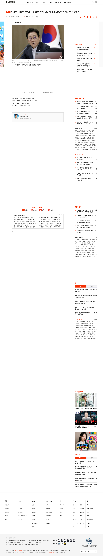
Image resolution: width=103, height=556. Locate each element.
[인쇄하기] (96, 17)
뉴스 (47, 505)
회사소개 (7, 550)
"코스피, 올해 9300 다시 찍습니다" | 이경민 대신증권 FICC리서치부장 (85, 426)
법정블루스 (34, 516)
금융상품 (7, 512)
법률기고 (34, 526)
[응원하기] (26, 115)
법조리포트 (34, 508)
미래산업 (75, 523)
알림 (88, 527)
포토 (88, 516)
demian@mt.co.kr (24, 116)
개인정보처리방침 (18, 550)
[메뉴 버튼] (95, 2)
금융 (74, 505)
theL (50, 2)
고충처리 (62, 550)
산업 (74, 508)
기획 (61, 516)
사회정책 (82, 512)
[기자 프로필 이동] (16, 116)
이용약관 (38, 550)
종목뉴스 (7, 508)
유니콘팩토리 (67, 2)
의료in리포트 (49, 512)
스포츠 (89, 504)
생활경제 (82, 508)
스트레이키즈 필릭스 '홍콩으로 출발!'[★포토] (86, 408)
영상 (88, 512)
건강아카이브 (49, 516)
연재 (61, 512)
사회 (74, 512)
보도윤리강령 (67, 550)
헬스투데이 (48, 519)
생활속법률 (34, 512)
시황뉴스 (7, 505)
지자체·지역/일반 (22, 516)
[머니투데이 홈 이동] (11, 538)
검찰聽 (34, 519)
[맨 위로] (99, 549)
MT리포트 (30, 2)
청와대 (20, 508)
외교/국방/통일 (22, 512)
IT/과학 (75, 519)
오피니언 (82, 523)
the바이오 (58, 2)
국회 (19, 505)
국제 (81, 519)
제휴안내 (47, 550)
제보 (88, 523)
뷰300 (20, 519)
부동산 (75, 516)
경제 (81, 505)
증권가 (6, 519)
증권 (37, 2)
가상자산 (7, 516)
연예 (88, 501)
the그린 (48, 523)
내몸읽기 (48, 508)
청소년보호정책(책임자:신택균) (29, 550)
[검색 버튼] (92, 2)
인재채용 (12, 550)
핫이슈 (61, 508)
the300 (44, 2)
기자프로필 (90, 519)
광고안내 (43, 550)
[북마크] (93, 17)
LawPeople (35, 523)
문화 (81, 516)
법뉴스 (33, 505)
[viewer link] (61, 57)
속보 (74, 526)
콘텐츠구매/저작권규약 (54, 550)
